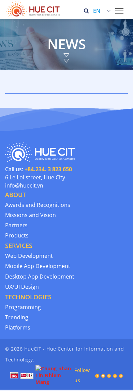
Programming (23, 307)
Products (17, 235)
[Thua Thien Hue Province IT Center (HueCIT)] (34, 9)
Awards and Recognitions (37, 205)
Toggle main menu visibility (119, 10)
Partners (16, 225)
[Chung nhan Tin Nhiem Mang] (53, 375)
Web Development (29, 256)
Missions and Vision (30, 215)
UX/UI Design (22, 286)
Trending (16, 317)
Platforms (17, 327)
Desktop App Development (39, 276)
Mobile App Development (37, 266)
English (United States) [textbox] (103, 11)
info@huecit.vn (24, 185)
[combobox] (102, 11)
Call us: (38, 169)
